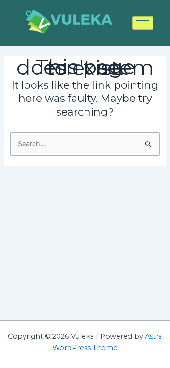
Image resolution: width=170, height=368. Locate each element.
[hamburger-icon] (142, 23)
